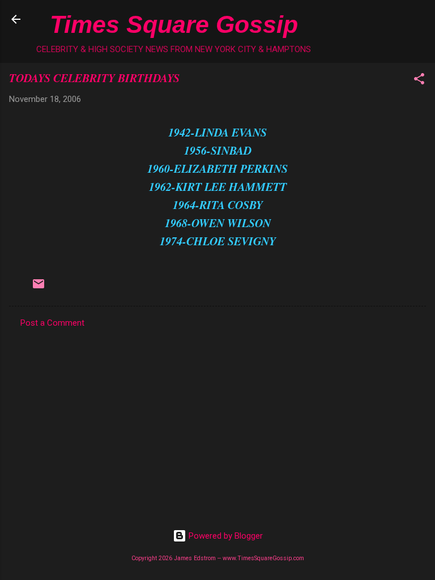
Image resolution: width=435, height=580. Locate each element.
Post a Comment (52, 323)
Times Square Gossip (174, 24)
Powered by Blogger (224, 536)
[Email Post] (38, 288)
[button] (419, 80)
